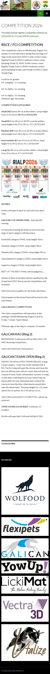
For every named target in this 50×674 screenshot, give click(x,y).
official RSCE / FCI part (12, 36)
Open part (34, 36)
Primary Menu (47, 13)
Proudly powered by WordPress (12, 671)
